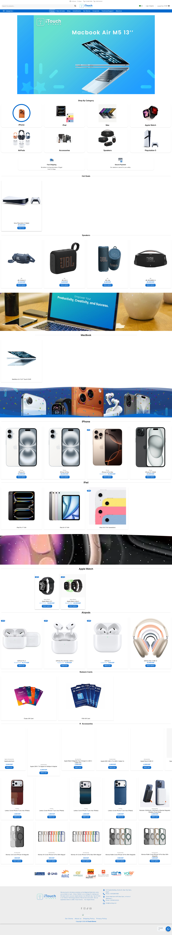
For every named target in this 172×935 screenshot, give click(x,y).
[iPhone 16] (21, 447)
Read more (21, 228)
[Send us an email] (90, 908)
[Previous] (22, 55)
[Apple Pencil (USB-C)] (108, 743)
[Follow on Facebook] (82, 908)
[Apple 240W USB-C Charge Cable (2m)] (143, 743)
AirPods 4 (107, 661)
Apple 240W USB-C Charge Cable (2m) (143, 761)
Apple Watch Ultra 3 (73, 601)
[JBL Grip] (107, 258)
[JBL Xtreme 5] (21, 258)
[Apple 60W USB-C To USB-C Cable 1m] (74, 743)
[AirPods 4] (107, 638)
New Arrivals (60, 11)
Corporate (96, 11)
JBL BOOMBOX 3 (150, 280)
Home (52, 11)
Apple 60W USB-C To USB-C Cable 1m (74, 761)
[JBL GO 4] (64, 258)
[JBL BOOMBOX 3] (150, 258)
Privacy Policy (101, 918)
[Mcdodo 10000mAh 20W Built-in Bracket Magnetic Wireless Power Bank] (154, 792)
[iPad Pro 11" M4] (21, 505)
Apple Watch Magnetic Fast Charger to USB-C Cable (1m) (40, 761)
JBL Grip (107, 280)
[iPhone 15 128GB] (150, 447)
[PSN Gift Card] (85, 695)
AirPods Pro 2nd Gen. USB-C (64, 661)
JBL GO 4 (64, 280)
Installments (77, 11)
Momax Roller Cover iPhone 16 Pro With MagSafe (120, 854)
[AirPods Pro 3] (21, 638)
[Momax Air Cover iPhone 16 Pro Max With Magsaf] (86, 836)
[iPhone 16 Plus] (64, 447)
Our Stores (86, 11)
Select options (21, 285)
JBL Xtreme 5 (21, 280)
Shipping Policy (89, 918)
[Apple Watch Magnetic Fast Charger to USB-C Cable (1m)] (40, 743)
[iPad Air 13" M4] (64, 505)
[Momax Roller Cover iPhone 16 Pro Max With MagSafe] (154, 836)
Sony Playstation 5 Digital (21, 223)
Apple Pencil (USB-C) (108, 761)
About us (119, 11)
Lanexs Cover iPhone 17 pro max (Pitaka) (17, 810)
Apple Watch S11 (47, 601)
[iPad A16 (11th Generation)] (107, 505)
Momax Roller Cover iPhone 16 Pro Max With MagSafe (154, 855)
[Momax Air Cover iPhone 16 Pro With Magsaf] (51, 836)
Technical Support (108, 11)
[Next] (149, 55)
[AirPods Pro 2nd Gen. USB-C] (64, 638)
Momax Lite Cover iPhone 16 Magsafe (17, 854)
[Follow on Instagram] (84, 908)
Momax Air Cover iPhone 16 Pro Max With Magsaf (86, 854)
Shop (68, 11)
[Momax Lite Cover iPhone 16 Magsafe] (17, 836)
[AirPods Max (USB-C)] (150, 638)
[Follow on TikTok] (88, 908)
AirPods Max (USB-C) (150, 661)
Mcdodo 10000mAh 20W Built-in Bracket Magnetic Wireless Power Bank (154, 811)
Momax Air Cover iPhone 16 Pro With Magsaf (51, 854)
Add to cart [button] (22, 665)
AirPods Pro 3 (21, 661)
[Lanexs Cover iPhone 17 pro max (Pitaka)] (17, 792)
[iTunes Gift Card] (28, 695)
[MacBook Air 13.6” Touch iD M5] (21, 358)
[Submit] (75, 6)
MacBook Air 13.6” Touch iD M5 (21, 379)
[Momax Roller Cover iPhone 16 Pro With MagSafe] (120, 836)
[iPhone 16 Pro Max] (107, 447)
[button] (163, 6)
